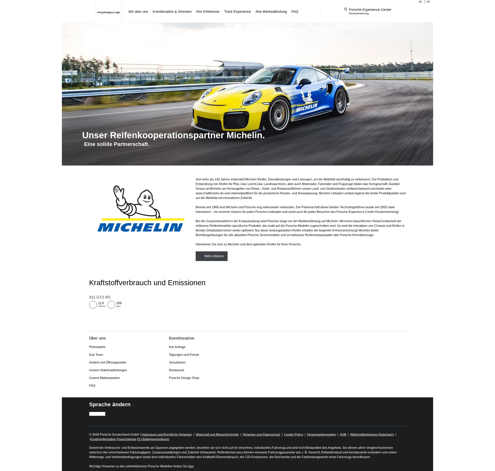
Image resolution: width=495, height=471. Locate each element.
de (420, 1)
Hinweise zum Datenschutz (261, 434)
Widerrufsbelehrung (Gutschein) (372, 434)
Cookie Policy (293, 434)
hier (190, 466)
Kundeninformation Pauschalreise (113, 439)
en (428, 1)
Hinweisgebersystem (321, 434)
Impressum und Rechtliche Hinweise (167, 434)
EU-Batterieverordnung (153, 439)
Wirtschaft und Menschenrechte (217, 434)
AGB (343, 434)
